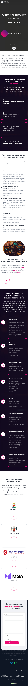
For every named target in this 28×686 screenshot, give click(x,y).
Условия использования (20, 676)
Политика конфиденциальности (6, 676)
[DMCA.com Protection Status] (14, 683)
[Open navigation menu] (25, 2)
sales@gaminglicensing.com (14, 670)
